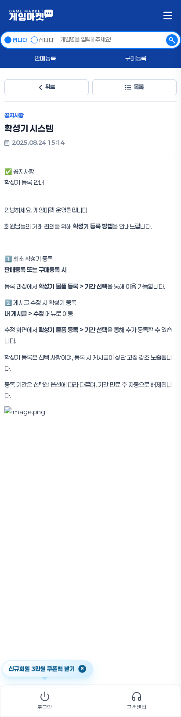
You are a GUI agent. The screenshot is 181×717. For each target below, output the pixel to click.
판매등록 (45, 58)
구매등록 (135, 58)
